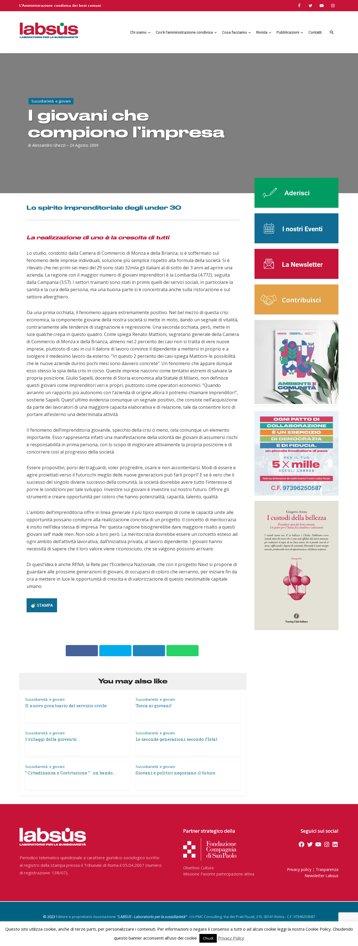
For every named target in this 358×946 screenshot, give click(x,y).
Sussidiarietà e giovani (51, 101)
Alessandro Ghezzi (48, 145)
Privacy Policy (231, 938)
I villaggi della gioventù (51, 739)
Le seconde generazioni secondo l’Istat (176, 739)
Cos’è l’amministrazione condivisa (184, 32)
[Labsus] (49, 30)
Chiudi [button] (208, 938)
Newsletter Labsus (321, 875)
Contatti (315, 32)
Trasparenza (327, 869)
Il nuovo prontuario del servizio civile (66, 705)
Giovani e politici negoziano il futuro (175, 773)
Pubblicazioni (288, 32)
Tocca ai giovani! (153, 705)
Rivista (261, 32)
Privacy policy (299, 869)
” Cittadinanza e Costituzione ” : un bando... (70, 773)
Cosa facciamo (234, 32)
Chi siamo (138, 32)
